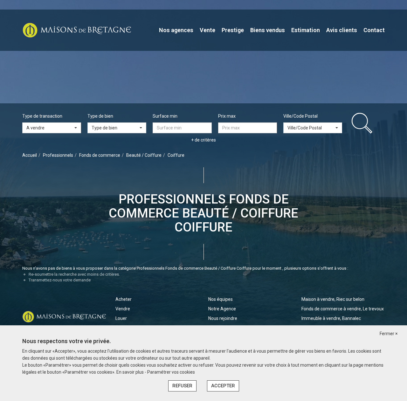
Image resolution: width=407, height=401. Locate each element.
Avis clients (341, 30)
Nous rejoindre (222, 318)
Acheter (123, 299)
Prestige (233, 30)
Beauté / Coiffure (144, 155)
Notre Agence (222, 308)
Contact (374, 30)
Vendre (122, 308)
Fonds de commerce (99, 155)
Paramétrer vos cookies (171, 372)
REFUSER (182, 386)
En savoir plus (130, 372)
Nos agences (176, 30)
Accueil (29, 155)
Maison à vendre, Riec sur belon (332, 299)
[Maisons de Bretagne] (76, 29)
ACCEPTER (223, 386)
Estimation (305, 30)
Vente (207, 30)
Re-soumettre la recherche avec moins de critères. (74, 274)
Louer (121, 318)
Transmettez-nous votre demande (60, 280)
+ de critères (203, 139)
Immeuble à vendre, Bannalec (331, 318)
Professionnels (58, 155)
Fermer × (388, 333)
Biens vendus (267, 30)
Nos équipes (220, 299)
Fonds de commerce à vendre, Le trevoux (342, 308)
